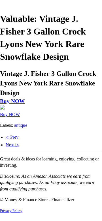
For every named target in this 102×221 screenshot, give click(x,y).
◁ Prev (12, 137)
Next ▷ (12, 144)
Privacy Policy (11, 211)
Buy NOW (12, 101)
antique (20, 125)
